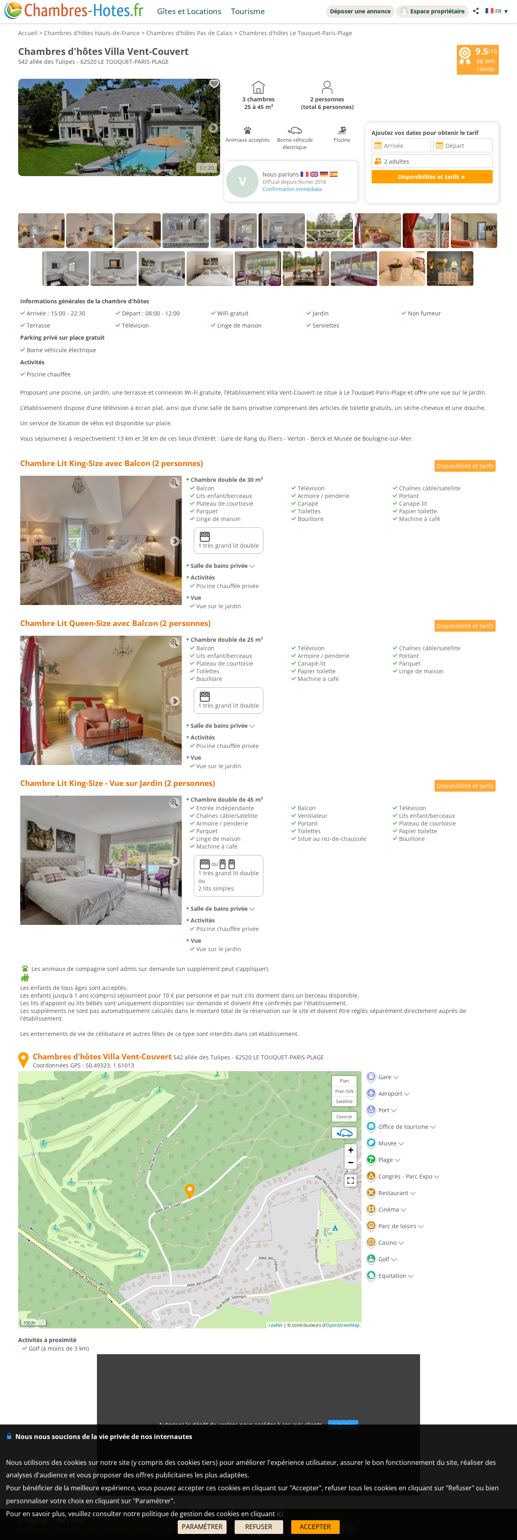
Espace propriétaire (437, 11)
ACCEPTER (315, 1526)
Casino (387, 1242)
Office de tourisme (403, 1126)
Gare (384, 1077)
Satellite (344, 1101)
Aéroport (389, 1093)
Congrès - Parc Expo (404, 1176)
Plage (385, 1160)
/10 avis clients (486, 59)
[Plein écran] (351, 1180)
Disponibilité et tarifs (465, 466)
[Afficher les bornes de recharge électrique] (344, 1133)
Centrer (344, 1117)
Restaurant (392, 1193)
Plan (344, 1081)
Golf (383, 1259)
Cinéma (388, 1209)
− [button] (350, 1163)
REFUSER (258, 1526)
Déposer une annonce (360, 11)
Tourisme (248, 11)
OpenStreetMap (342, 1325)
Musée (387, 1143)
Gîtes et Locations (189, 11)
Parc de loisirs (396, 1226)
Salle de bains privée (219, 565)
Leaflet (275, 1325)
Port (383, 1110)
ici (280, 1513)
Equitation (391, 1275)
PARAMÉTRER (202, 1526)
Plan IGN (344, 1091)
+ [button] (350, 1150)
